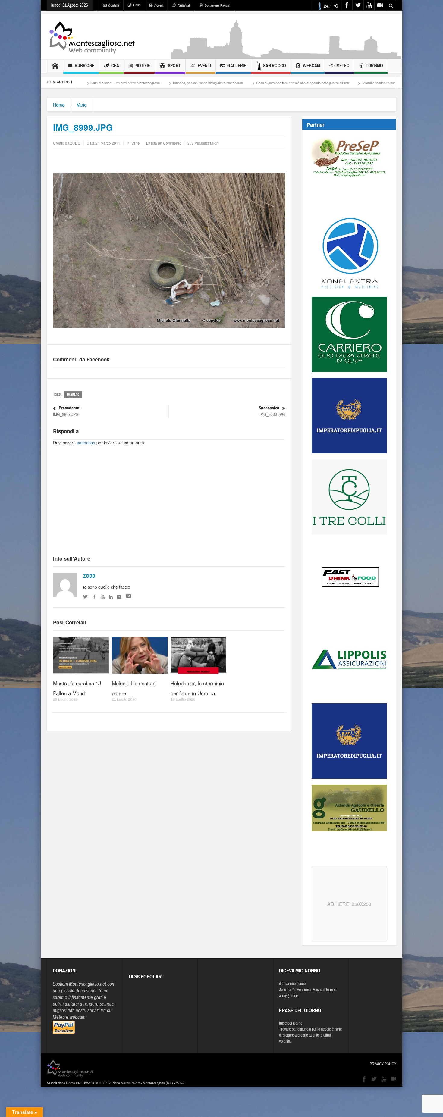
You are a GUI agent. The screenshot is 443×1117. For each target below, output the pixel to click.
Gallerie (236, 65)
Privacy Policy (383, 1064)
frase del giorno (290, 1023)
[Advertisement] (286, 56)
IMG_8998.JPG (66, 411)
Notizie (142, 65)
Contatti (113, 5)
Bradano (73, 394)
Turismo (374, 65)
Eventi (204, 65)
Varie (81, 105)
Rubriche (84, 65)
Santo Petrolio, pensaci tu (374, 83)
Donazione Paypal (217, 5)
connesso (86, 443)
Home (58, 105)
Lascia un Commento (163, 142)
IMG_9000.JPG (272, 411)
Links (136, 5)
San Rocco (274, 65)
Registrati (184, 5)
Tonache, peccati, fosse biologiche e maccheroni (144, 83)
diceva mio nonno (292, 984)
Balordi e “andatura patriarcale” (320, 83)
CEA (115, 65)
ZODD (89, 576)
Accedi (159, 5)
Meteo (343, 65)
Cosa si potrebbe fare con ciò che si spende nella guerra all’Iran (239, 83)
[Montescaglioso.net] (92, 36)
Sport (174, 65)
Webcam (311, 65)
